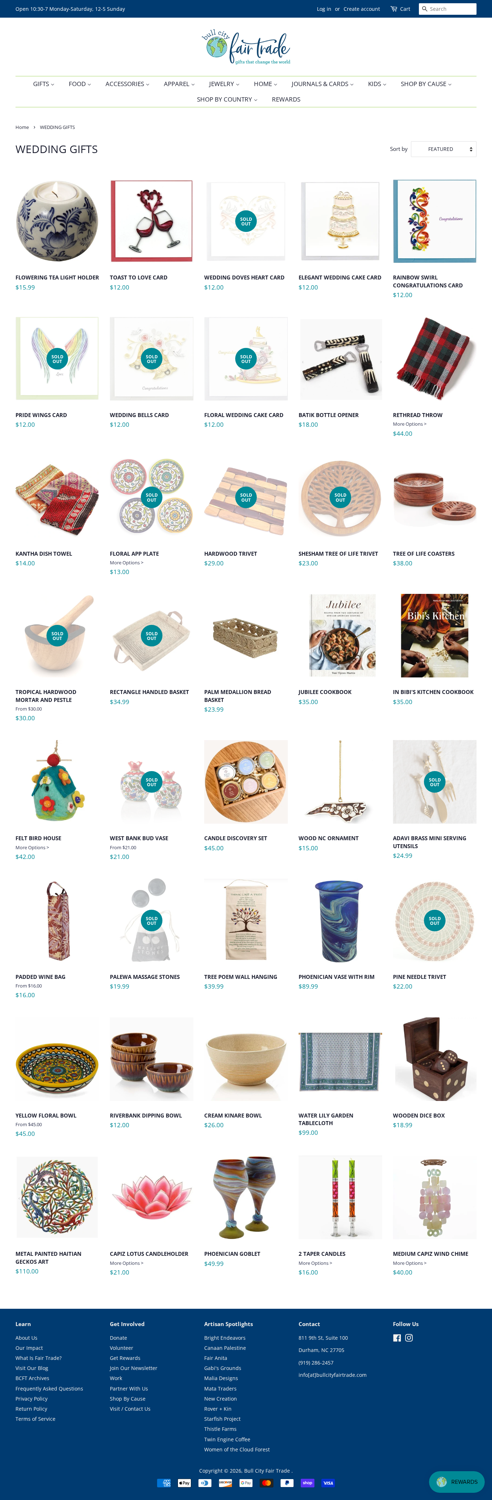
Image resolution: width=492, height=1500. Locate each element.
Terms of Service (35, 1418)
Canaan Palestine (225, 1347)
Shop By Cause (424, 84)
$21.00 (139, 819)
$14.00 (43, 561)
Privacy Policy (31, 1398)
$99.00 (326, 1127)
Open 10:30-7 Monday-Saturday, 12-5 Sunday (70, 8)
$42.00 (38, 847)
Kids (375, 84)
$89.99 (337, 984)
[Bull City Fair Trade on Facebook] (397, 1339)
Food (78, 84)
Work (116, 1378)
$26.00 (233, 1123)
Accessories (126, 84)
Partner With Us (129, 1388)
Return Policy (31, 1408)
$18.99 (419, 1123)
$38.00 (424, 561)
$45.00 (235, 846)
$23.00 (338, 532)
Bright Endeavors (225, 1337)
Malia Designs (221, 1378)
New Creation (220, 1398)
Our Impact (29, 1347)
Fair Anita (215, 1358)
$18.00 (329, 422)
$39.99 (240, 984)
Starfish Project (222, 1418)
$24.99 (429, 821)
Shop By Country (225, 99)
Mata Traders (220, 1388)
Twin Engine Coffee (227, 1439)
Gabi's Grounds (222, 1368)
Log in (324, 8)
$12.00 (138, 285)
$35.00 (325, 699)
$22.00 (419, 955)
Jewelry (222, 84)
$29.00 (230, 532)
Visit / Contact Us (130, 1408)
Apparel (177, 84)
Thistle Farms (220, 1428)
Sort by (399, 148)
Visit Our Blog (31, 1368)
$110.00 (48, 1265)
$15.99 (57, 285)
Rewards (286, 99)
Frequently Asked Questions (49, 1388)
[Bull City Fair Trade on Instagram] (409, 1339)
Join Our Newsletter (133, 1368)
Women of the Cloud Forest (237, 1449)
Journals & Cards (321, 84)
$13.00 (134, 534)
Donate (118, 1337)
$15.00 (329, 846)
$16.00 (40, 986)
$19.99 (145, 955)
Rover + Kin (218, 1408)
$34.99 (149, 671)
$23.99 (237, 703)
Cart (405, 8)
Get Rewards (125, 1358)
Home (263, 84)
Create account (362, 8)
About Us (26, 1337)
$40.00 (430, 1263)
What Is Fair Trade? (38, 1358)
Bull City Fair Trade (267, 1470)
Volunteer (121, 1347)
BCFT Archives (32, 1378)
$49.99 (232, 1261)
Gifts (41, 84)
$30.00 (45, 676)
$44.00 (418, 424)
